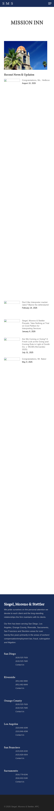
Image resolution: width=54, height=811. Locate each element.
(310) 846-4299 (22, 728)
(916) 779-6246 (22, 775)
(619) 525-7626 (22, 658)
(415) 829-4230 (22, 751)
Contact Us (20, 665)
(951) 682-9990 (22, 681)
